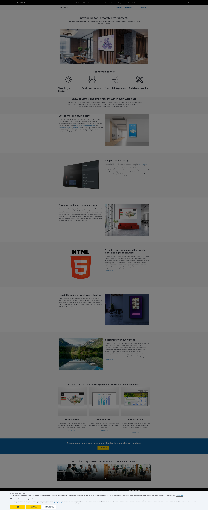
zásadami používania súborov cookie (59, 503)
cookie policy (179, 495)
